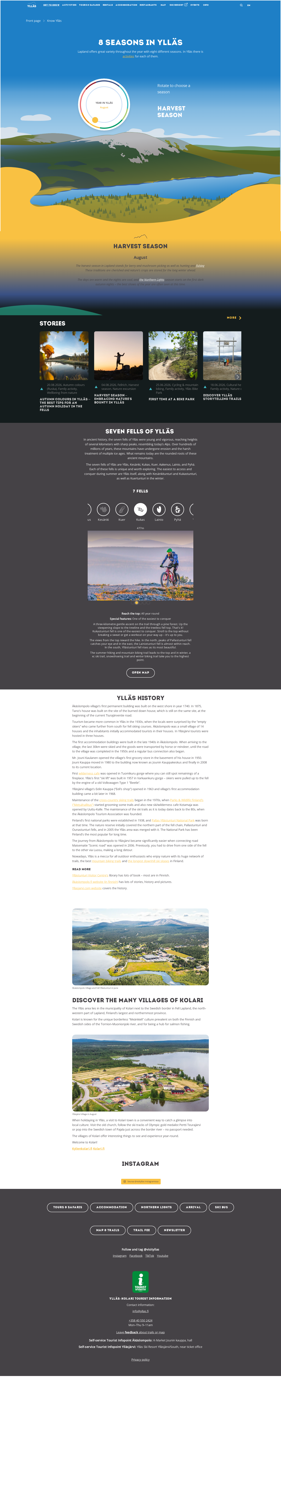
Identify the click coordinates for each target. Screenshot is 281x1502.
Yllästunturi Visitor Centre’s (90, 875)
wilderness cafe (89, 773)
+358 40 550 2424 (140, 1320)
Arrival (193, 1207)
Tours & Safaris (67, 1207)
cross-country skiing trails (116, 800)
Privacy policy (140, 1360)
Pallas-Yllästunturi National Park (173, 820)
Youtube (162, 1256)
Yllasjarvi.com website (87, 888)
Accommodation (111, 1207)
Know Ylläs (54, 21)
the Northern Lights (151, 280)
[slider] (104, 104)
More (231, 318)
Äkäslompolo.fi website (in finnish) (95, 882)
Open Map (140, 672)
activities (128, 56)
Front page (33, 21)
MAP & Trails (107, 1230)
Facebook (135, 1256)
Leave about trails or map (140, 1332)
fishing (200, 266)
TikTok (149, 1256)
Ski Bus (221, 1207)
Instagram (120, 1256)
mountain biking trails (106, 861)
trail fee (141, 1230)
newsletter (174, 1230)
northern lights (156, 1207)
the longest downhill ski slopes (148, 861)
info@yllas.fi (141, 1311)
